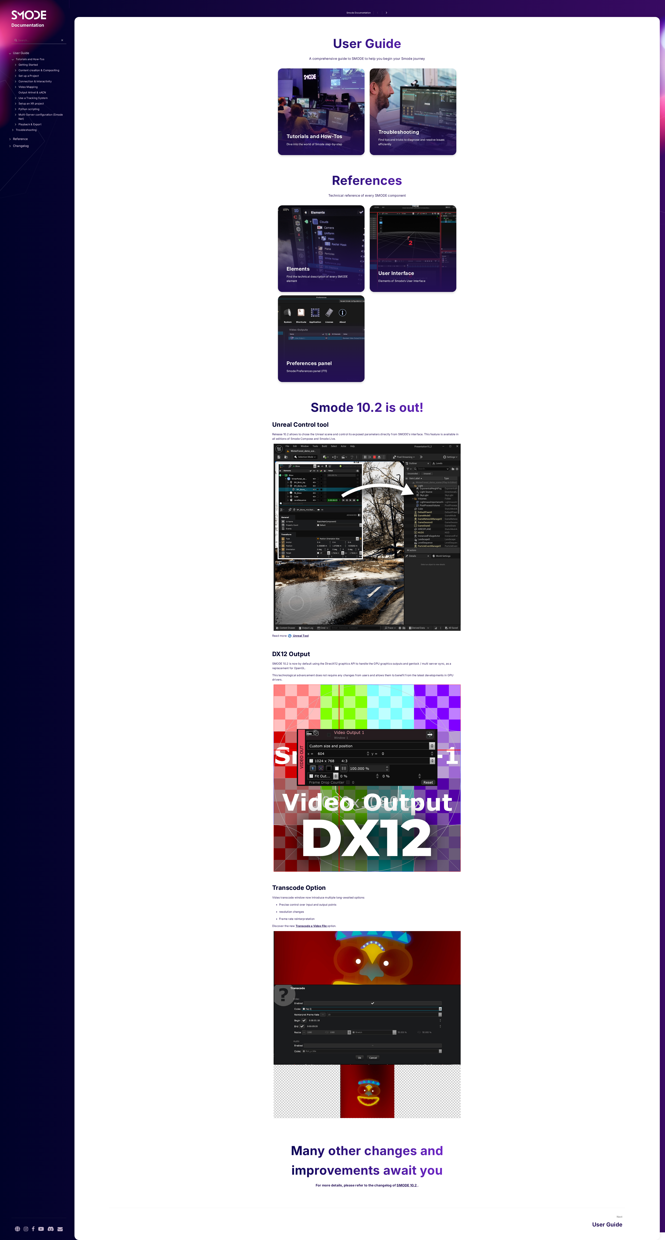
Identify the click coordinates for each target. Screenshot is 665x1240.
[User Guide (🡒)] (386, 13)
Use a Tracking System (33, 98)
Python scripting (29, 109)
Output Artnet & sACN (32, 92)
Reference (20, 139)
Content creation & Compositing (39, 70)
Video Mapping (28, 87)
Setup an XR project (31, 103)
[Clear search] (62, 40)
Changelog (21, 146)
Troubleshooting (26, 130)
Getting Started (28, 64)
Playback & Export (30, 124)
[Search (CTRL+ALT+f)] (16, 40)
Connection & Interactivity (35, 81)
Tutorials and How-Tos (30, 59)
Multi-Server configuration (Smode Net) (41, 116)
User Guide (21, 53)
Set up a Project (29, 75)
